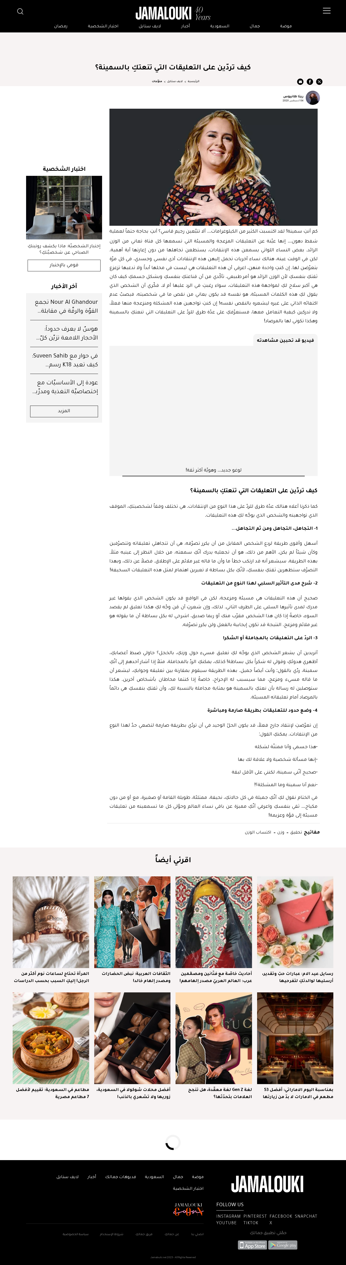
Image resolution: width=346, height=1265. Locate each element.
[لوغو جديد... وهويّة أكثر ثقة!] (213, 406)
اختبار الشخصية (103, 26)
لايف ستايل (150, 26)
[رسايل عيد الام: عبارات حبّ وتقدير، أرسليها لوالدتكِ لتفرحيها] (295, 922)
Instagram (228, 1217)
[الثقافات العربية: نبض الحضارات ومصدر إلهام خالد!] (132, 922)
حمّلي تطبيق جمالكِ (268, 1233)
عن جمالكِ (172, 1234)
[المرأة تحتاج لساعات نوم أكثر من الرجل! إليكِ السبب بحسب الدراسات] (51, 922)
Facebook (281, 1217)
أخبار (185, 26)
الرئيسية (193, 81)
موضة (286, 26)
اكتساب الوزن (258, 832)
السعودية (219, 26)
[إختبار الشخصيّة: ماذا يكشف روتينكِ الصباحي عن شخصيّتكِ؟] (64, 207)
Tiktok (250, 1223)
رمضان (61, 26)
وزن (280, 832)
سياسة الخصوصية (76, 1234)
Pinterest (255, 1217)
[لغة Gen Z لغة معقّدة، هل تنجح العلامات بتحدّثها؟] (214, 1038)
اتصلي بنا (197, 1234)
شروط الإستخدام (111, 1234)
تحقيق (295, 832)
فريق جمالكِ (144, 1234)
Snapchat (306, 1217)
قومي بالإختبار (64, 265)
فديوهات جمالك (120, 1177)
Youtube (226, 1223)
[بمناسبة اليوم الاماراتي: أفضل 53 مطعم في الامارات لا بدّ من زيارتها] (295, 1038)
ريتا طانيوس (293, 96)
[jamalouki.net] (173, 13)
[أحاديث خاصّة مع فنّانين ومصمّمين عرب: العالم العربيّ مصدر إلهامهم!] (214, 922)
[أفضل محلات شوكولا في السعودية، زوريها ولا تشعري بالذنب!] (132, 1038)
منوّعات (157, 81)
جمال (255, 26)
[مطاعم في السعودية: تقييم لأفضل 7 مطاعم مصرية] (51, 1038)
